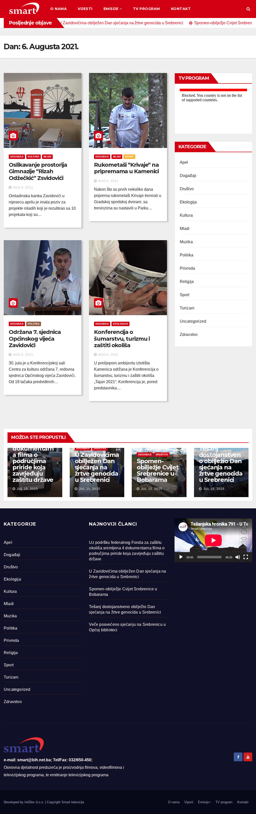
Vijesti (85, 8)
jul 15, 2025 (27, 489)
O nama (58, 8)
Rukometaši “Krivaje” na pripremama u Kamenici (126, 168)
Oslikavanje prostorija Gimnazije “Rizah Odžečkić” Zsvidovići (38, 171)
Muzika (186, 242)
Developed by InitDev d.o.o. (24, 802)
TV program (146, 8)
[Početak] (181, 557)
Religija (187, 281)
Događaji (17, 156)
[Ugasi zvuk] (237, 557)
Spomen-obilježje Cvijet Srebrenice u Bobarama (157, 470)
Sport (129, 156)
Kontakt (181, 8)
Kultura (33, 156)
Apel (184, 162)
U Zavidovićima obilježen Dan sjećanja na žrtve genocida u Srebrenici (97, 467)
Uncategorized (193, 321)
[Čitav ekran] (245, 557)
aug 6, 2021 (23, 187)
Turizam (187, 308)
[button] (248, 9)
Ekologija (120, 323)
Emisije (111, 8)
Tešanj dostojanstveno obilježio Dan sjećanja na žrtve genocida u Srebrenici (220, 464)
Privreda (187, 268)
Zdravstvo (189, 334)
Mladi (47, 156)
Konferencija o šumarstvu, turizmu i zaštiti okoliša (122, 339)
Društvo (187, 189)
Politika (34, 323)
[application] (213, 540)
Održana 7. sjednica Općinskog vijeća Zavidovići (35, 339)
